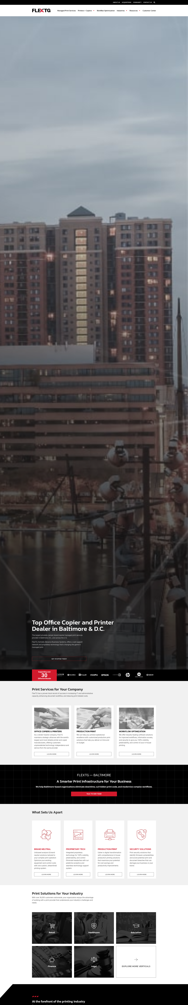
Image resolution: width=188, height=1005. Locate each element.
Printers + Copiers (85, 10)
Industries (121, 10)
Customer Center (149, 10)
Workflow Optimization (106, 10)
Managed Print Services (66, 10)
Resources (134, 10)
